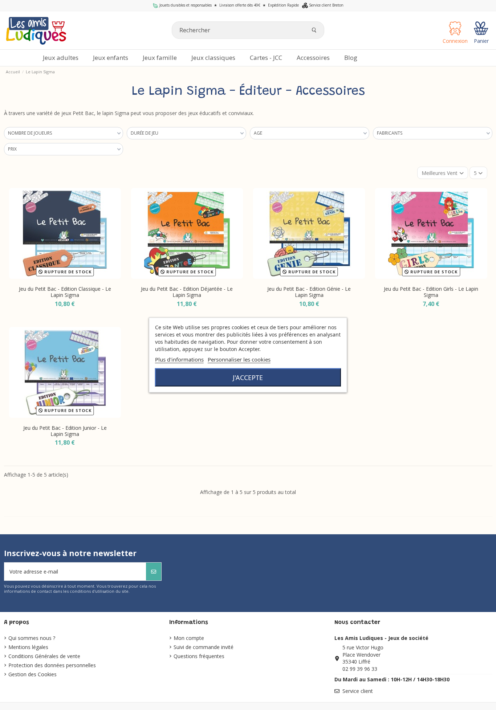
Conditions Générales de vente (44, 656)
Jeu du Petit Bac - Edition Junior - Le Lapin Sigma (65, 430)
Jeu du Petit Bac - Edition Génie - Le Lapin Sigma (309, 291)
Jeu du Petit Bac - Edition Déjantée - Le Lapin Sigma (187, 291)
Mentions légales (28, 647)
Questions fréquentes (199, 656)
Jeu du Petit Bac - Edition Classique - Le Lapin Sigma (65, 291)
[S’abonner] (153, 571)
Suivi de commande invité (203, 647)
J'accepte (248, 377)
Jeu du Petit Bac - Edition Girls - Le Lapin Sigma (431, 291)
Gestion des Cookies (32, 674)
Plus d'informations (179, 359)
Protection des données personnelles (52, 665)
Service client (357, 690)
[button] (313, 58)
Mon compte (189, 637)
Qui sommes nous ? (31, 637)
